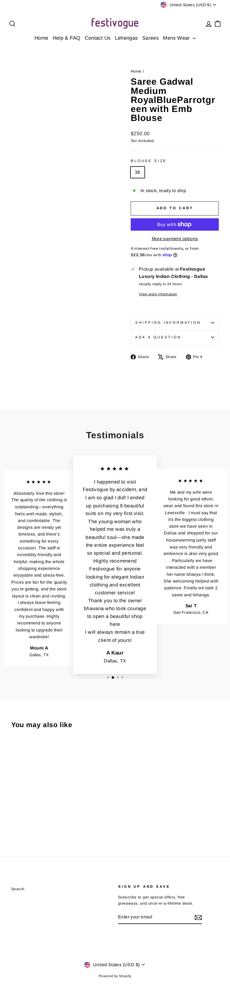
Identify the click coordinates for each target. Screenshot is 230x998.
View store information (158, 294)
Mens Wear (177, 38)
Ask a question (158, 337)
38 (137, 172)
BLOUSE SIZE (149, 161)
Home (41, 38)
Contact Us (98, 38)
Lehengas (126, 38)
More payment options (175, 238)
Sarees (150, 38)
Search (17, 889)
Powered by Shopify (115, 976)
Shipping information (168, 322)
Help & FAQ (67, 38)
